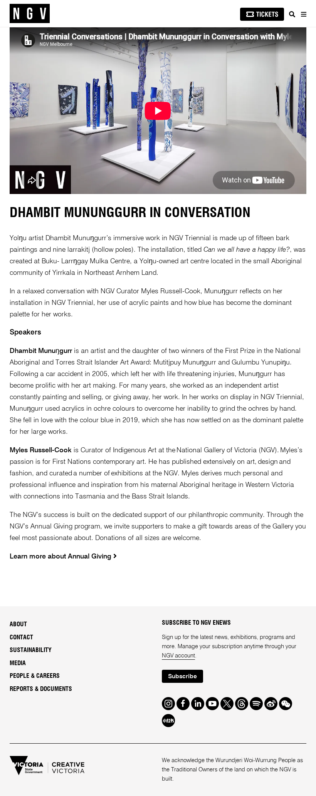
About (18, 624)
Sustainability (31, 650)
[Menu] (303, 14)
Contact (21, 637)
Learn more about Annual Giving (61, 556)
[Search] (292, 14)
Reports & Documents (41, 689)
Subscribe (182, 677)
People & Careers (35, 676)
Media (18, 663)
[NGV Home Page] (30, 14)
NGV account (178, 656)
